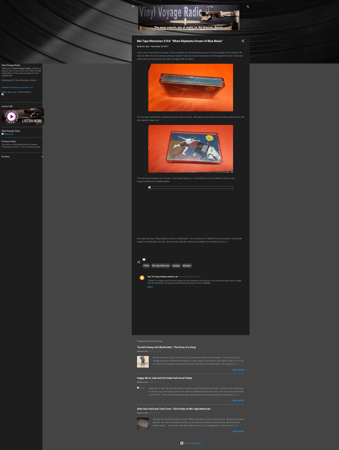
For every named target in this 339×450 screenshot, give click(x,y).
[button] (242, 41)
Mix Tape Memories (160, 265)
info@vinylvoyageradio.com (22, 87)
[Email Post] (144, 260)
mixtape (176, 265)
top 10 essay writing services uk (163, 276)
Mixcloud (223, 242)
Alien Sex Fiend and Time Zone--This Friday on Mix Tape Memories (173, 408)
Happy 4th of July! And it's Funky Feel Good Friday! (164, 378)
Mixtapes (187, 265)
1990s (146, 265)
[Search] (248, 7)
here (20, 147)
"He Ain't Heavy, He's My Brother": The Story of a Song (166, 347)
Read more (238, 370)
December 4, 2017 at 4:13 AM (189, 277)
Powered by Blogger (192, 443)
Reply (150, 287)
